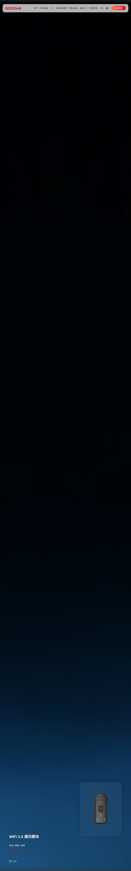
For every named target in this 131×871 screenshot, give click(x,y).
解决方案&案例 (61, 8)
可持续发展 (93, 8)
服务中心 (83, 8)
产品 (52, 8)
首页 (35, 8)
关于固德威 (44, 8)
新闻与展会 (73, 8)
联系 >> (26, 851)
